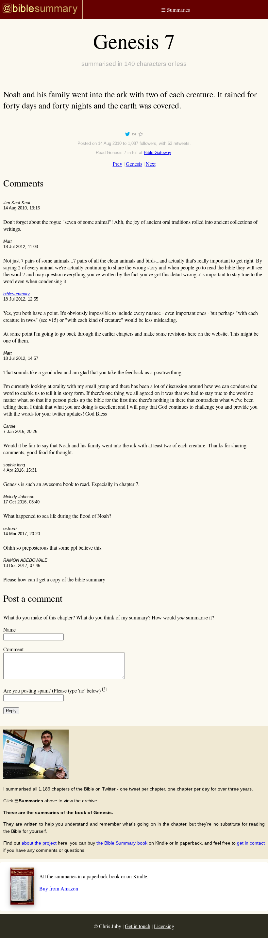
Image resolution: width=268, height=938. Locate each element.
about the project (39, 843)
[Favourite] (140, 135)
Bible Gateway (157, 152)
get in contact (251, 843)
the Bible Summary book (121, 843)
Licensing (164, 926)
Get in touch (137, 926)
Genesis (134, 163)
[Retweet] (134, 135)
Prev (117, 163)
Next (151, 163)
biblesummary (16, 293)
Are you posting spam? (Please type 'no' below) (55, 690)
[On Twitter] (127, 135)
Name (9, 629)
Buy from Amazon (58, 888)
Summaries (175, 9)
